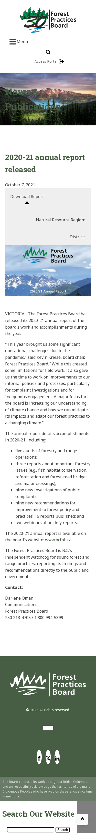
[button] (27, 200)
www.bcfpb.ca (58, 540)
